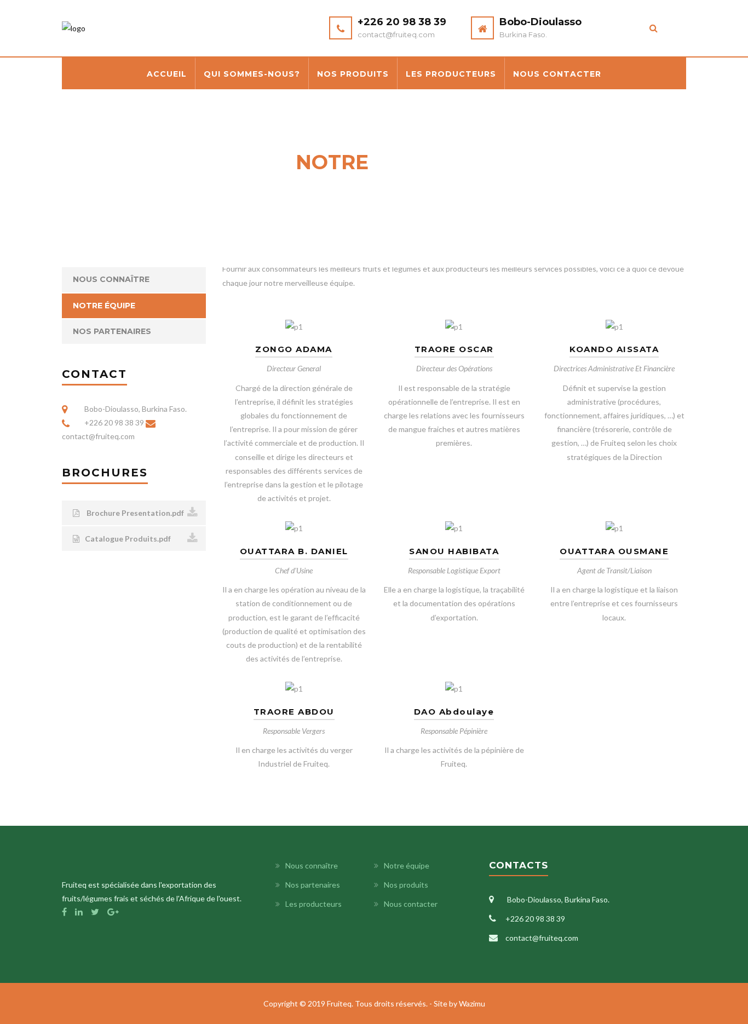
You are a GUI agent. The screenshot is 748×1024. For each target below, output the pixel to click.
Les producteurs (451, 74)
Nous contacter (557, 74)
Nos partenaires (112, 331)
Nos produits (353, 74)
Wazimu (472, 1003)
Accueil (167, 74)
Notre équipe (104, 305)
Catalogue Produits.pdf (128, 538)
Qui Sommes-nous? (252, 74)
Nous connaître (111, 279)
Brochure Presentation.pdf (134, 512)
